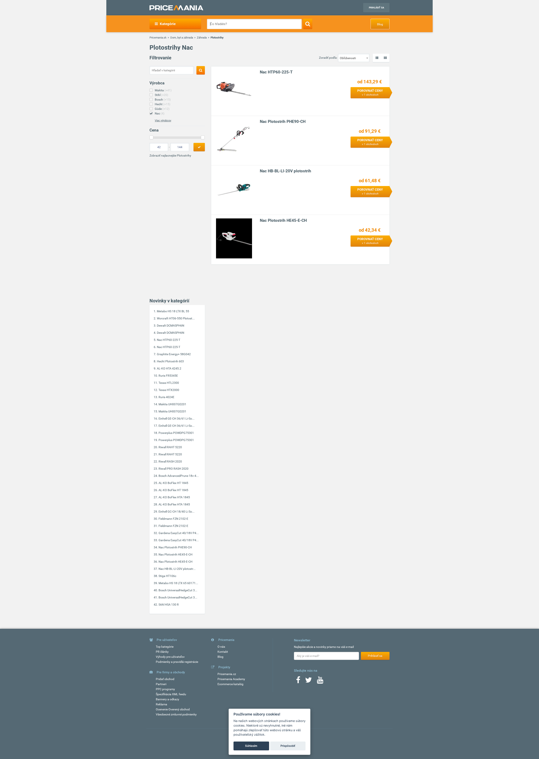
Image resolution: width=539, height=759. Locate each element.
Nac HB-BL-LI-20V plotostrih (285, 171)
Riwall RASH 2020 (170, 461)
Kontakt (222, 651)
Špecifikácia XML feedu (171, 694)
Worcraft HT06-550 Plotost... (176, 318)
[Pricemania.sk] (176, 7)
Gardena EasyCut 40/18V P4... (179, 533)
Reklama (161, 704)
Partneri (161, 684)
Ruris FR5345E (168, 375)
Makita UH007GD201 (172, 404)
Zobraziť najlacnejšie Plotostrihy (170, 155)
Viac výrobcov (163, 120)
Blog (380, 24)
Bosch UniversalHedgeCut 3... (178, 590)
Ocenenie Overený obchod (173, 709)
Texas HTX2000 (169, 390)
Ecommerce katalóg (230, 684)
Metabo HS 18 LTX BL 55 (173, 311)
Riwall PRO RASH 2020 (173, 468)
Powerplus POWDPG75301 (176, 433)
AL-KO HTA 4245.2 (169, 368)
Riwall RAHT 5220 (170, 447)
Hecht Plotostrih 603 (170, 361)
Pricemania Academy (231, 679)
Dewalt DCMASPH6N (170, 325)
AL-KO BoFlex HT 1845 (173, 483)
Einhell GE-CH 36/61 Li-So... (177, 418)
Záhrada (202, 37)
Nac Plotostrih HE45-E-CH (175, 554)
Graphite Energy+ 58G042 (174, 354)
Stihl (161, 95)
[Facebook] (298, 681)
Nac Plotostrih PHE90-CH (175, 547)
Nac (159, 113)
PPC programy (165, 689)
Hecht (162, 104)
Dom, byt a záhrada (181, 37)
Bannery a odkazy (167, 699)
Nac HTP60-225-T (168, 340)
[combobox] (354, 58)
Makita (163, 90)
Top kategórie (164, 646)
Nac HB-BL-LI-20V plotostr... (177, 568)
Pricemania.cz (226, 674)
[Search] (307, 24)
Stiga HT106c (167, 576)
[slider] (151, 137)
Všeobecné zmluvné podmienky (176, 714)
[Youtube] (320, 681)
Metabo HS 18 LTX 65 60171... (178, 583)
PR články (162, 651)
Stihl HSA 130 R (169, 604)
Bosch (163, 99)
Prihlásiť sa (376, 7)
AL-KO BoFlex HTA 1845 (174, 497)
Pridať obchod (165, 679)
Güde (162, 108)
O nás (221, 646)
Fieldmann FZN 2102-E (173, 518)
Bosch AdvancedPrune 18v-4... (179, 475)
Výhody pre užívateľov (170, 656)
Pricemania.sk (158, 37)
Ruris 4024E (166, 397)
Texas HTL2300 (169, 382)
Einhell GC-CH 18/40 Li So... (177, 511)
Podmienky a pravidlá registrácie (177, 661)
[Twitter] (308, 681)
